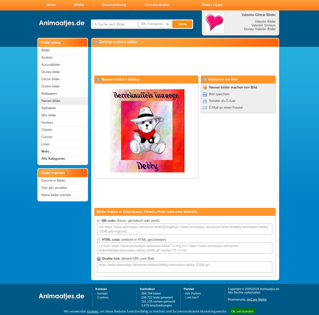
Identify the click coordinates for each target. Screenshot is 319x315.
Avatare (47, 57)
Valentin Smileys (263, 25)
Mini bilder (48, 115)
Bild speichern (219, 94)
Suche (182, 24)
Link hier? (192, 297)
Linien (45, 144)
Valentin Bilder (265, 21)
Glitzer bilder (50, 79)
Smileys (47, 122)
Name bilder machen (56, 195)
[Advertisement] (185, 61)
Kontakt (102, 293)
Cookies (102, 297)
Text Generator (157, 5)
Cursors (47, 137)
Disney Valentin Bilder (260, 29)
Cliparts (46, 130)
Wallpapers (49, 93)
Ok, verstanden (242, 311)
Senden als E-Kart (222, 101)
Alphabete (48, 108)
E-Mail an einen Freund (225, 107)
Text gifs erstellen (54, 188)
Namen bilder (50, 101)
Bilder (79, 5)
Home (51, 5)
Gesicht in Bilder (53, 180)
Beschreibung (114, 5)
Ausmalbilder (50, 65)
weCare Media (257, 299)
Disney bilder (50, 72)
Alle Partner (193, 293)
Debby (133, 79)
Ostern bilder (50, 86)
